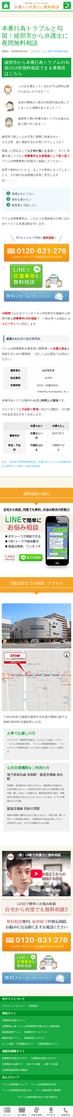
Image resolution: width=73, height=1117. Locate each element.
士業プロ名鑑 (51, 1064)
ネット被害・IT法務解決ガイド (18, 1043)
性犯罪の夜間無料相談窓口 (23, 461)
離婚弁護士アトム (11, 1038)
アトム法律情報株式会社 (43, 1084)
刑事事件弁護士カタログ (14, 1058)
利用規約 (33, 1006)
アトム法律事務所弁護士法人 (17, 1090)
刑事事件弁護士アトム (13, 1020)
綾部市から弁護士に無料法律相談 (22, 466)
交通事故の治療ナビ (12, 1064)
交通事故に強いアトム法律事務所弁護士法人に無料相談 (31, 1026)
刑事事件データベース (35, 1032)
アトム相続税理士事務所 (48, 1090)
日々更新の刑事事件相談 (55, 51)
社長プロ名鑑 (33, 1064)
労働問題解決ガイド (48, 1043)
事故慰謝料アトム (11, 1032)
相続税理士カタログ (34, 1038)
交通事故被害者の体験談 (14, 1070)
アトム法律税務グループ (14, 1084)
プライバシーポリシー (13, 1006)
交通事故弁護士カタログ (43, 1058)
